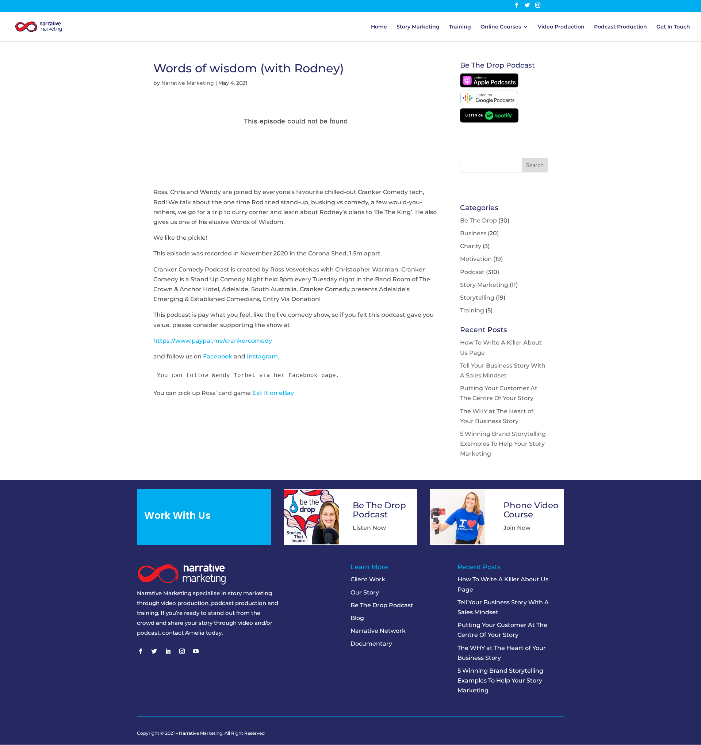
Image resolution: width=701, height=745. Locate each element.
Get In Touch (673, 27)
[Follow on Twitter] (154, 651)
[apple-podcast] (489, 85)
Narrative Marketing (187, 83)
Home (379, 27)
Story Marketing (418, 27)
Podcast (472, 272)
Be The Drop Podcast (381, 605)
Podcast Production (620, 27)
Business (473, 233)
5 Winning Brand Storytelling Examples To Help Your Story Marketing (503, 443)
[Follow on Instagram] (181, 651)
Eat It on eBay (273, 392)
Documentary (371, 643)
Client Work (367, 579)
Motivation (476, 258)
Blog (357, 618)
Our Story (364, 592)
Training (460, 27)
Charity (470, 246)
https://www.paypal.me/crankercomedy (212, 340)
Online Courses (500, 27)
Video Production (561, 27)
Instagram (262, 356)
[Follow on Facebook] (140, 651)
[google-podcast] (489, 103)
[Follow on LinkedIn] (167, 651)
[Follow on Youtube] (195, 651)
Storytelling (477, 297)
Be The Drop (478, 220)
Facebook (217, 356)
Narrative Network (378, 630)
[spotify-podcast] (489, 120)
